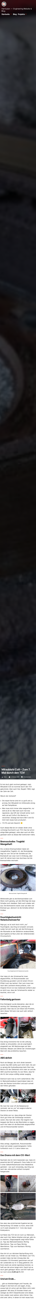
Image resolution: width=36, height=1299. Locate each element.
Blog (15, 14)
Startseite (6, 14)
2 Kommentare (27, 777)
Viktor (5, 777)
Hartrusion (6, 9)
